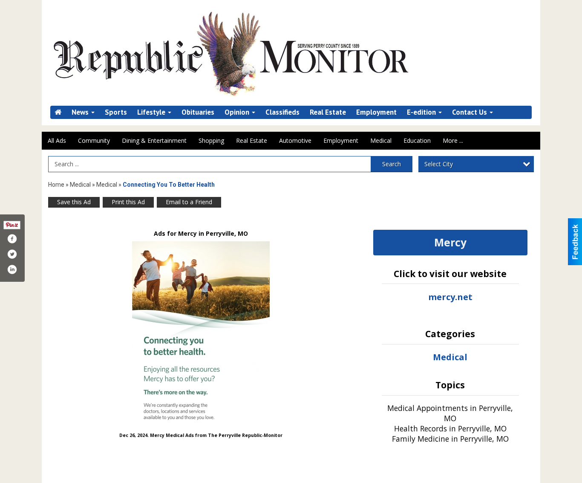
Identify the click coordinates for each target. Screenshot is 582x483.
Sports (116, 112)
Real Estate (328, 112)
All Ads (57, 140)
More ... (453, 140)
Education (417, 140)
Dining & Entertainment (154, 140)
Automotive (295, 140)
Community (94, 140)
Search (391, 164)
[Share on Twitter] (11, 254)
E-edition (422, 112)
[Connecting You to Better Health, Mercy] (201, 330)
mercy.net (450, 297)
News (81, 112)
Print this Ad (128, 202)
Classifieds (282, 112)
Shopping (211, 140)
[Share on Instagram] (11, 269)
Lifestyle (152, 112)
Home (56, 184)
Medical (381, 140)
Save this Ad (74, 202)
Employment (376, 112)
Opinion (238, 112)
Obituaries (198, 112)
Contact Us (470, 112)
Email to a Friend (189, 202)
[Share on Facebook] (11, 239)
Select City (438, 164)
